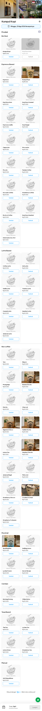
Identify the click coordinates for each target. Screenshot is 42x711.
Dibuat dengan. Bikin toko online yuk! (21, 692)
